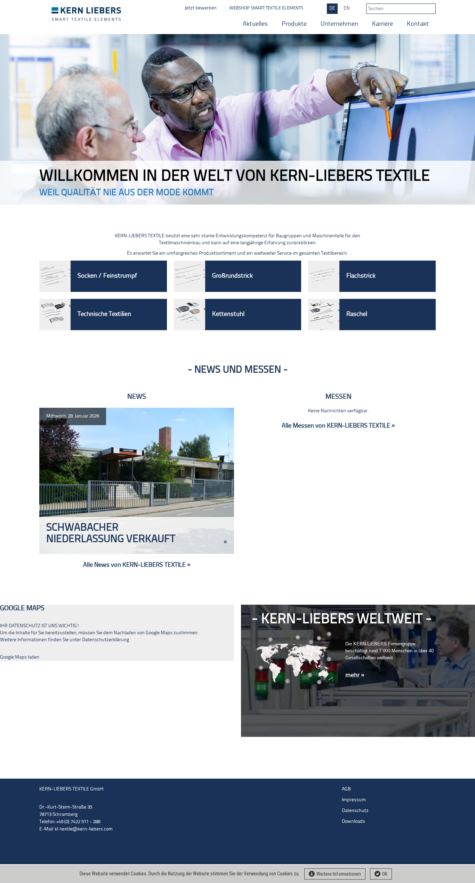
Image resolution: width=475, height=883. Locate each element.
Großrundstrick (232, 276)
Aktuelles (255, 24)
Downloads (353, 821)
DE (332, 8)
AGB (346, 789)
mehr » (354, 675)
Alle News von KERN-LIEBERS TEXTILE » (137, 565)
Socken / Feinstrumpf (107, 276)
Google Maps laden (19, 657)
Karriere (382, 24)
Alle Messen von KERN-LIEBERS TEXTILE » (338, 426)
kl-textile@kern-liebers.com (84, 829)
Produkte (294, 24)
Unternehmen (339, 24)
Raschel (356, 314)
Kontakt (418, 24)
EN (347, 8)
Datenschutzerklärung (105, 640)
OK (384, 874)
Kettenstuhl (228, 314)
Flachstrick (361, 276)
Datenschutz (355, 810)
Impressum (354, 800)
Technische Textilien (104, 314)
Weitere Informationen (338, 874)
